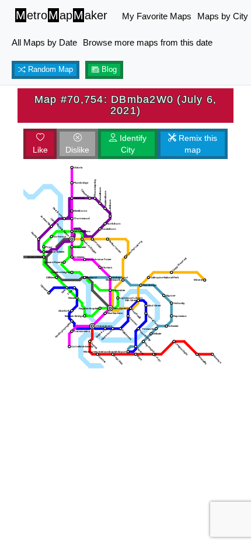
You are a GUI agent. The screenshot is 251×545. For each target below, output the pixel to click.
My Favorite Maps (156, 16)
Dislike (77, 149)
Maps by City (222, 16)
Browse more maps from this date (147, 42)
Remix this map (196, 143)
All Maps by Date (44, 42)
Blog (108, 69)
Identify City (132, 143)
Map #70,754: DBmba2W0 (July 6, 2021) (125, 105)
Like (40, 149)
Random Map (49, 69)
